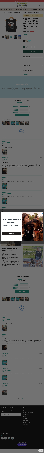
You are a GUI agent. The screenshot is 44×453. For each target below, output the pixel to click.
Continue (11, 233)
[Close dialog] (42, 213)
